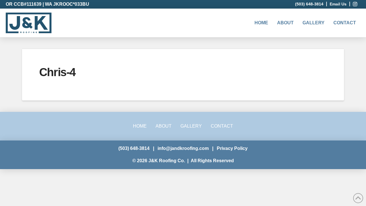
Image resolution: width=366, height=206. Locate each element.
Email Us (338, 4)
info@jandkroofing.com (183, 148)
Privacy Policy (232, 148)
